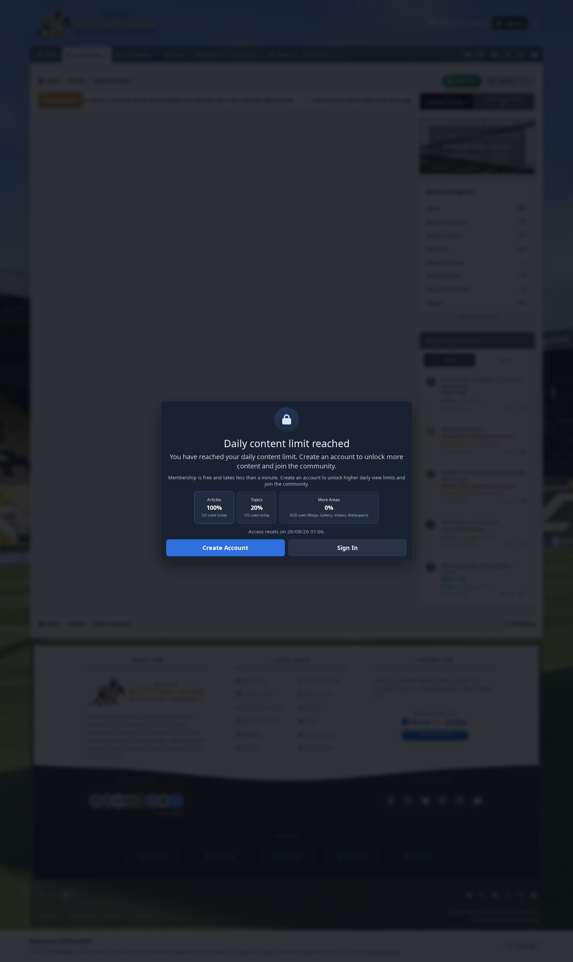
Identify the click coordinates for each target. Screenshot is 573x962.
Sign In (347, 548)
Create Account (225, 548)
